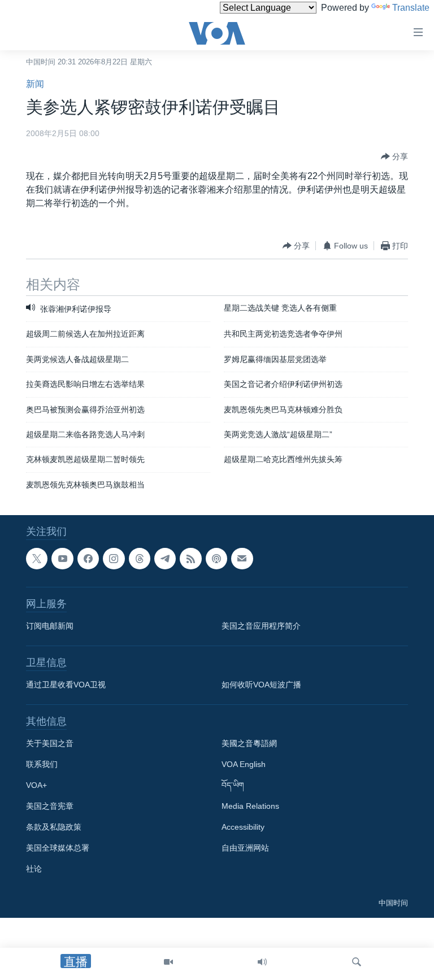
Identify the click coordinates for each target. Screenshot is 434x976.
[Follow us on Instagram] (113, 558)
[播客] (216, 558)
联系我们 (42, 764)
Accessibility (243, 827)
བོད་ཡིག (233, 785)
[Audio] (262, 962)
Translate (410, 7)
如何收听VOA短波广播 (261, 685)
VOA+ (36, 785)
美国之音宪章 (49, 806)
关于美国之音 (49, 743)
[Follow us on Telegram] (165, 558)
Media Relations (250, 806)
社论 (34, 869)
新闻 (35, 84)
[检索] (357, 962)
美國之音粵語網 (249, 743)
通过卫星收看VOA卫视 (66, 685)
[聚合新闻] (190, 558)
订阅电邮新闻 (49, 626)
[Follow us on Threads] (139, 558)
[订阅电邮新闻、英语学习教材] (242, 558)
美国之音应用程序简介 (261, 626)
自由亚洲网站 (245, 848)
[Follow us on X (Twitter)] (36, 558)
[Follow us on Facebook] (88, 558)
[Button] (394, 156)
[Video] (168, 962)
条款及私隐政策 (53, 827)
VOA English (244, 764)
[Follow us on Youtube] (62, 558)
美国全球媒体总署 (57, 848)
